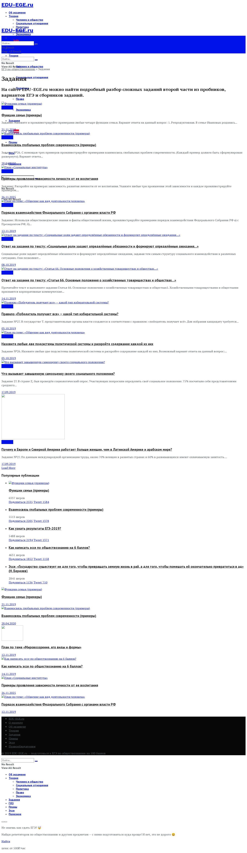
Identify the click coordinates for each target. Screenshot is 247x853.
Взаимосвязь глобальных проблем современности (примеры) (48, 145)
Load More (8, 468)
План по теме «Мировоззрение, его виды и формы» (41, 647)
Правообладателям (22, 746)
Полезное (15, 814)
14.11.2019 (8, 298)
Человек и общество (29, 19)
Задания (7, 108)
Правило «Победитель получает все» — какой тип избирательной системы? (59, 314)
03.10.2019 (8, 328)
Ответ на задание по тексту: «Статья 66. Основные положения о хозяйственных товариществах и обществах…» (88, 280)
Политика (22, 789)
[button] (5, 841)
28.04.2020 (8, 163)
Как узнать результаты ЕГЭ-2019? (35, 528)
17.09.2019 (8, 392)
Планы (13, 142)
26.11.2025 (8, 197)
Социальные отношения (32, 23)
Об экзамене (17, 12)
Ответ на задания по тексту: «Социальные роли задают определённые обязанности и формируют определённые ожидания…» (100, 246)
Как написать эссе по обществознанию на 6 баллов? (49, 547)
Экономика (23, 109)
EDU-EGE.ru (17, 4)
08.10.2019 (8, 265)
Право (20, 99)
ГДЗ (11, 803)
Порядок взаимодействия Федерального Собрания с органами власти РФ (58, 212)
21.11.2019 (8, 129)
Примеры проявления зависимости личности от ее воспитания (49, 178)
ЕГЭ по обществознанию (18, 69)
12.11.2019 (8, 231)
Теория (13, 16)
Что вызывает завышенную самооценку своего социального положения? (58, 373)
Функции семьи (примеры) (21, 115)
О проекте (16, 723)
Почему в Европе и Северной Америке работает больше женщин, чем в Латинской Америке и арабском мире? (86, 449)
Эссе (12, 742)
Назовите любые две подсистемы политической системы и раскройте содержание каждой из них (77, 344)
